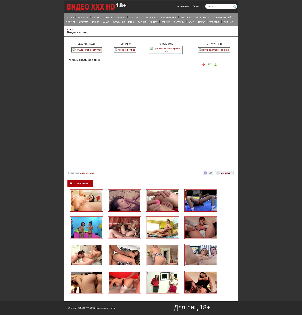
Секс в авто (150, 17)
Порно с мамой (222, 17)
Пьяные (228, 22)
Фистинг (135, 17)
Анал (106, 22)
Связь (195, 6)
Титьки (142, 22)
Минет (153, 22)
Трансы (108, 17)
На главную (182, 6)
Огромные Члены (123, 22)
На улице (83, 17)
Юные (95, 22)
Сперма (83, 22)
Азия (191, 22)
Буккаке (185, 17)
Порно (70, 17)
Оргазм (121, 17)
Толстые (214, 22)
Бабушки (179, 22)
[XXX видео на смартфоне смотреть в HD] (96, 7)
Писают (70, 22)
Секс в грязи (201, 17)
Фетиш (96, 17)
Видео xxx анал (87, 173)
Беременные (169, 17)
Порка (201, 22)
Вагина (165, 22)
